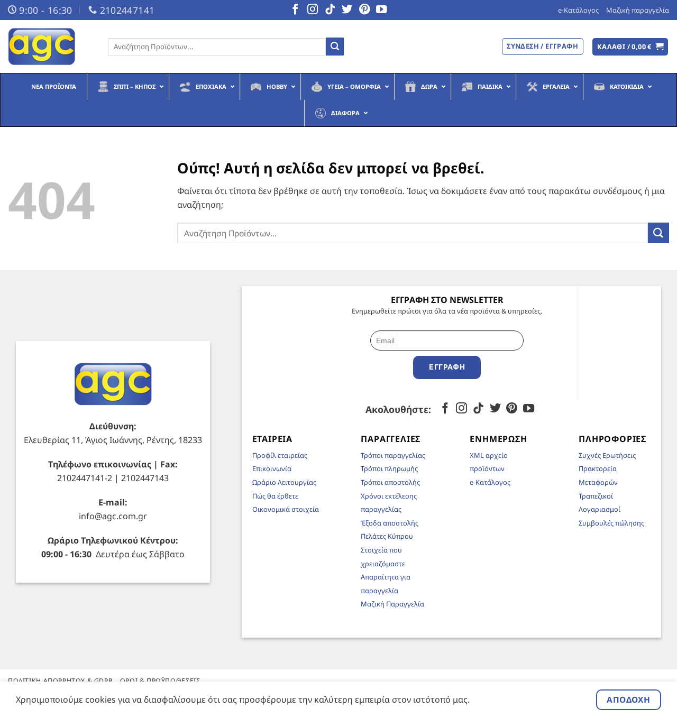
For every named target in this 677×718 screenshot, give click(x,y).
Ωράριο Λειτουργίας (284, 482)
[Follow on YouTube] (381, 10)
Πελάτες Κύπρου (387, 536)
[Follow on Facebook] (295, 10)
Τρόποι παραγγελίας (393, 455)
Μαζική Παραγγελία (392, 604)
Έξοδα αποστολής (389, 523)
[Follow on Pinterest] (364, 10)
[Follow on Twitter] (347, 10)
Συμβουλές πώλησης (611, 523)
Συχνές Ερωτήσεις (607, 455)
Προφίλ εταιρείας (279, 455)
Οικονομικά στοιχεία (285, 509)
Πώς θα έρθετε (275, 496)
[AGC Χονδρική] (50, 46)
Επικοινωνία (271, 468)
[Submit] (335, 47)
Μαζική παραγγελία (637, 10)
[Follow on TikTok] (330, 10)
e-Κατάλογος (578, 10)
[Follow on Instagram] (312, 10)
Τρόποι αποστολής (390, 482)
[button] (630, 47)
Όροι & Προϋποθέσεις (160, 680)
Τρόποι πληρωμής (389, 468)
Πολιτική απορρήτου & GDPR (60, 680)
